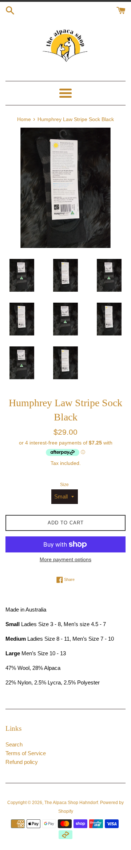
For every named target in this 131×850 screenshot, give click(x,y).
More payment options (65, 559)
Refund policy (21, 762)
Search (14, 744)
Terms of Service (25, 753)
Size (64, 484)
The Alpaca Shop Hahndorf (71, 802)
